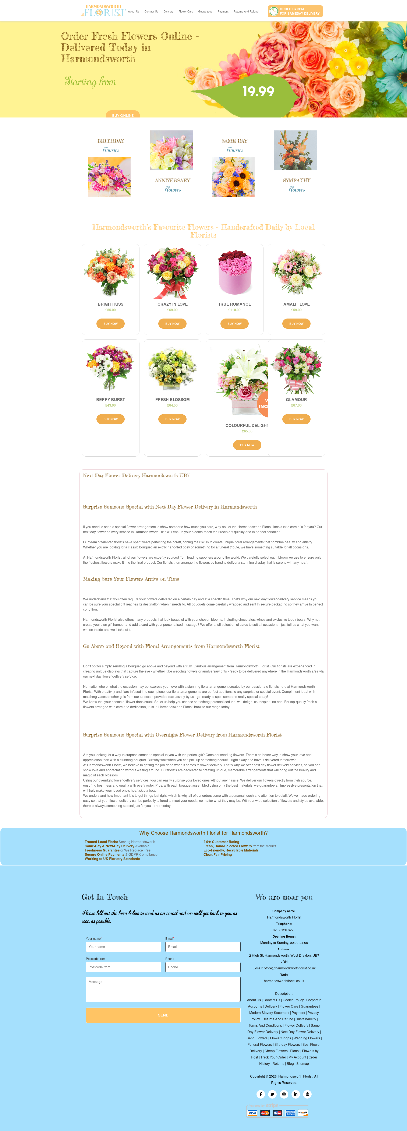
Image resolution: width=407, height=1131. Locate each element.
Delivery (168, 11)
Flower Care (185, 11)
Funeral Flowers (260, 1044)
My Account (297, 1057)
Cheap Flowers (276, 1050)
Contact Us (151, 11)
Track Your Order (273, 1057)
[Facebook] (260, 1094)
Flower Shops (280, 1038)
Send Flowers (257, 1038)
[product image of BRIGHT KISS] (110, 272)
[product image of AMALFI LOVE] (296, 272)
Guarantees (205, 11)
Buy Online (123, 115)
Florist (295, 1050)
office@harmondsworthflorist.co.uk (290, 968)
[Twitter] (272, 1094)
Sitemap (302, 1063)
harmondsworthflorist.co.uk (284, 980)
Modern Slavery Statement (269, 1012)
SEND (163, 1015)
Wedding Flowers (307, 1038)
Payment (223, 11)
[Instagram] (284, 1094)
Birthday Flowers (287, 1044)
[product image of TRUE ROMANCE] (234, 272)
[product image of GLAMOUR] (296, 368)
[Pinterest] (307, 1094)
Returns (278, 1063)
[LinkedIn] (295, 1094)
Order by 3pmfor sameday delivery (300, 11)
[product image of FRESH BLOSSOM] (172, 368)
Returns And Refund (246, 11)
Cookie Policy (293, 999)
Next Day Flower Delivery (300, 1031)
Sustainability (306, 1018)
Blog (290, 1063)
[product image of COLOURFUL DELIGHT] (247, 381)
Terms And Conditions (265, 1025)
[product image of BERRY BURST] (110, 368)
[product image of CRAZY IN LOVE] (172, 272)
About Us (133, 11)
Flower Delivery (296, 1025)
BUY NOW (110, 324)
